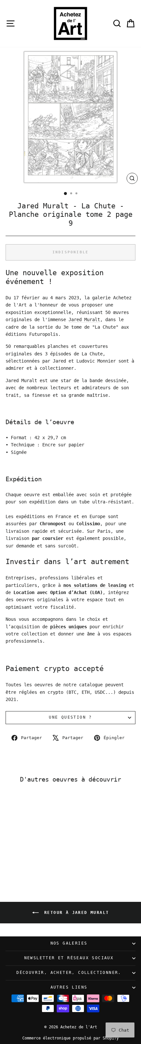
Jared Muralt (84, 319)
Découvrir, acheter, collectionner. (68, 972)
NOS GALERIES (69, 943)
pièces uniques (68, 626)
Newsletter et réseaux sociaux (69, 958)
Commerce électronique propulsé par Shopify (70, 1038)
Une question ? (70, 717)
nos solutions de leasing (94, 585)
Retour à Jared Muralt (75, 912)
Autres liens (69, 987)
